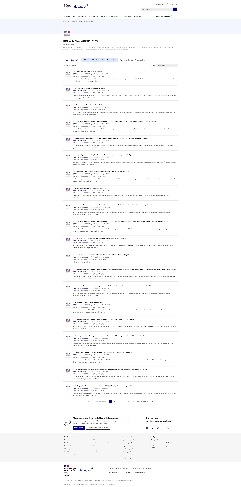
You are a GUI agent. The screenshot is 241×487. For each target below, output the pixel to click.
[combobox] (159, 9)
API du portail (154, 440)
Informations (112, 60)
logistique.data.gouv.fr (128, 458)
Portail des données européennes (73, 452)
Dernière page (152, 401)
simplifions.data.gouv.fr (128, 440)
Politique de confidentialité (92, 480)
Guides (95, 440)
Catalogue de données (70, 446)
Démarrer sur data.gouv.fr (109, 16)
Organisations (93, 16)
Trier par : (152, 65)
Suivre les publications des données (73, 449)
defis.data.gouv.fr (126, 452)
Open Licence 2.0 (113, 484)
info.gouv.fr (127, 472)
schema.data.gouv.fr (69, 455)
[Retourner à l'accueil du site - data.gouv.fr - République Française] (86, 470)
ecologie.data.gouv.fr (127, 449)
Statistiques (96, 452)
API (74, 16)
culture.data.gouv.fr (127, 455)
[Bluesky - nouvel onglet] (158, 428)
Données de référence (70, 443)
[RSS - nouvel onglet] (173, 428)
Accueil (65, 21)
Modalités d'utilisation (77, 480)
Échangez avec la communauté (101, 449)
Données (67, 16)
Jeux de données (72, 60)
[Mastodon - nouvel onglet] (152, 428)
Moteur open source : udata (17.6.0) (159, 443)
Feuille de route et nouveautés (101, 443)
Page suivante (141, 401)
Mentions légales (106, 480)
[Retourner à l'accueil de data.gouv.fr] (81, 6)
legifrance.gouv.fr (114, 472)
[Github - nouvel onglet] (168, 428)
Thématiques (67, 440)
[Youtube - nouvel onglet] (163, 428)
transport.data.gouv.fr (128, 446)
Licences (66, 480)
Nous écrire (137, 16)
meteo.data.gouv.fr (127, 443)
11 (133, 401)
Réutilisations (82, 16)
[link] (159, 4)
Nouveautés (127, 16)
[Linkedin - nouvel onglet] (147, 428)
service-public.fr (140, 472)
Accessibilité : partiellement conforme (124, 480)
